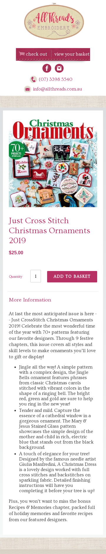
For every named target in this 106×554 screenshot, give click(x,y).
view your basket (72, 54)
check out (36, 54)
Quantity (15, 277)
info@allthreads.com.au (57, 89)
